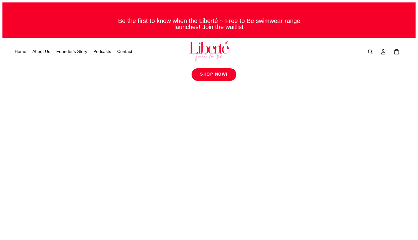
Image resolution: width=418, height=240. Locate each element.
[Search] (370, 51)
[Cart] (396, 51)
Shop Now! (214, 74)
